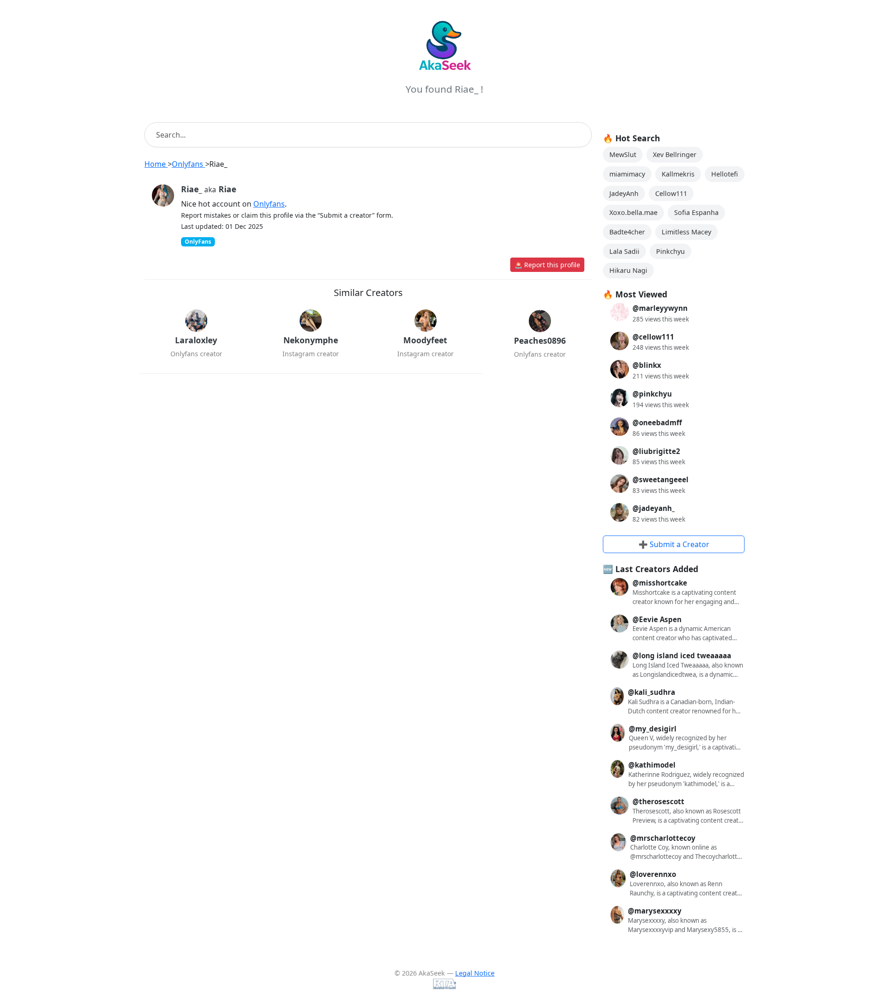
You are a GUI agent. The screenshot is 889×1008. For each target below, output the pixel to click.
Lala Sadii (624, 251)
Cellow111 (671, 193)
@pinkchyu (652, 393)
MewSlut (622, 154)
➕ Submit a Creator (674, 544)
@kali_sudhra (651, 692)
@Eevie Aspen (657, 619)
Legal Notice (475, 973)
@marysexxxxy (655, 910)
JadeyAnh (624, 193)
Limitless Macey (686, 231)
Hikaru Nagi (628, 270)
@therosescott (658, 801)
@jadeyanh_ (653, 508)
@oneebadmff (657, 422)
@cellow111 (653, 336)
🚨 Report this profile (547, 264)
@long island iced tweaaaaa (681, 655)
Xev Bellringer (674, 154)
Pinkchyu (670, 251)
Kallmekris (678, 174)
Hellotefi (724, 174)
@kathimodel (652, 764)
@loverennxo (653, 874)
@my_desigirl (652, 728)
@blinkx (646, 365)
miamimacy (627, 174)
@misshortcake (659, 582)
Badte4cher (627, 231)
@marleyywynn (660, 308)
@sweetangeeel (660, 479)
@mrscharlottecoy (662, 838)
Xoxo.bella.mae (633, 212)
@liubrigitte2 (656, 451)
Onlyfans (269, 204)
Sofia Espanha (696, 212)
